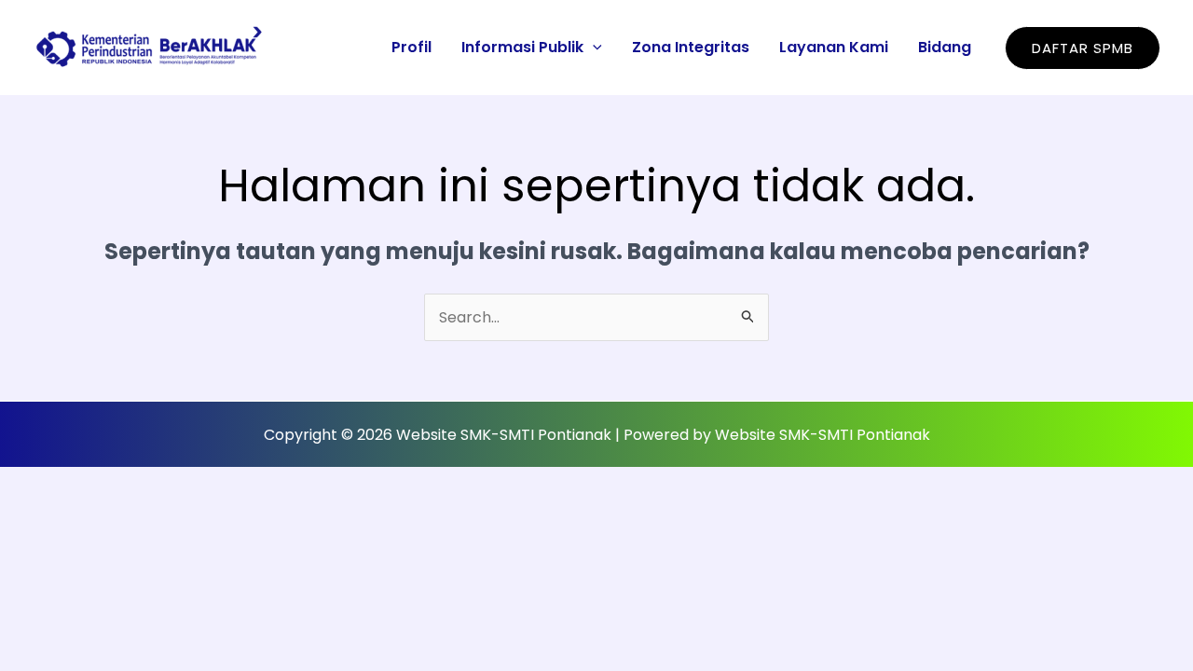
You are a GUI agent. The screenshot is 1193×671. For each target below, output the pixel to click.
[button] (592, 47)
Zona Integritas (690, 47)
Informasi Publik (522, 47)
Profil (411, 47)
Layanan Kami (833, 47)
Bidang (944, 47)
